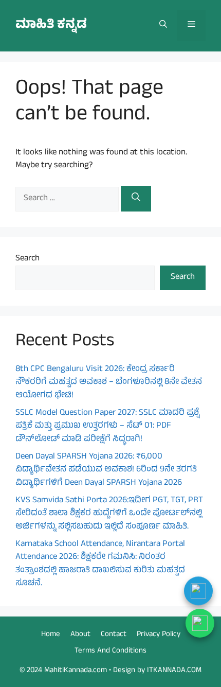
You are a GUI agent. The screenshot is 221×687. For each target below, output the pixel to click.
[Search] (136, 199)
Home (50, 634)
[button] (163, 25)
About (80, 634)
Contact (113, 634)
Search (27, 259)
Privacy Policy (158, 634)
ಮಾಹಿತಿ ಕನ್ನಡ (51, 25)
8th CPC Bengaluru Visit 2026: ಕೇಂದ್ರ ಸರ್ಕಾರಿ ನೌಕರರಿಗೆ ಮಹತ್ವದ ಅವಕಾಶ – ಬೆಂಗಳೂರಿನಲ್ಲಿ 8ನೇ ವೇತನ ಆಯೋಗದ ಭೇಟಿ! (108, 382)
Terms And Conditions (110, 651)
